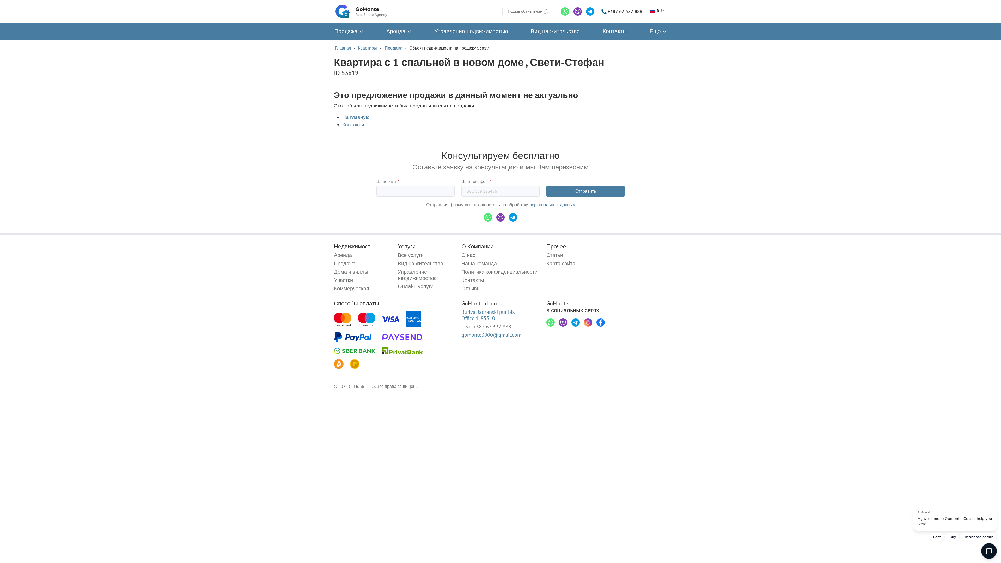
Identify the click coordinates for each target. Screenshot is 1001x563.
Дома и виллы (351, 272)
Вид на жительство (555, 31)
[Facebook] (600, 322)
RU (659, 10)
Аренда (396, 31)
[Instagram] (588, 322)
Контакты (615, 31)
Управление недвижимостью (471, 31)
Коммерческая (351, 288)
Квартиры (367, 48)
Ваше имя (387, 181)
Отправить (585, 191)
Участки (343, 280)
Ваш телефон (475, 181)
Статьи (554, 255)
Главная (343, 48)
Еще (656, 31)
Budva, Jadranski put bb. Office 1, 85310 (488, 315)
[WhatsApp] (565, 11)
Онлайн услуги (416, 286)
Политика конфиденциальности (499, 272)
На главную (355, 117)
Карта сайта (560, 263)
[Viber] (577, 11)
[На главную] (361, 11)
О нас (468, 255)
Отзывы (470, 288)
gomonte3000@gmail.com (491, 335)
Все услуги (411, 255)
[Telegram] (590, 11)
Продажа (346, 31)
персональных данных (552, 204)
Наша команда (479, 263)
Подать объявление (525, 11)
